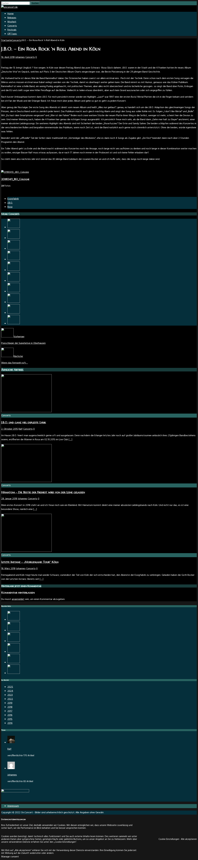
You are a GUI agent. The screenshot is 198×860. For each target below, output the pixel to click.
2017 (9, 711)
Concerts (12, 26)
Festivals (11, 30)
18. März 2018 (8, 569)
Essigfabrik (13, 199)
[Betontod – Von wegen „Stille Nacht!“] (13, 281)
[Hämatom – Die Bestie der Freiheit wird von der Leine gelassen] (26, 481)
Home (10, 14)
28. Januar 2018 (9, 499)
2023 (10, 695)
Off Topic (12, 34)
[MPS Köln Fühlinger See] (13, 652)
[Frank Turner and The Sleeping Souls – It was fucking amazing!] (13, 641)
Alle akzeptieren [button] (189, 839)
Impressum (13, 806)
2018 (9, 707)
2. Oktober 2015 (9, 429)
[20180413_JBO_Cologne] (15, 172)
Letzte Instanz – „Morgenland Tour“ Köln (29, 562)
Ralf (21, 429)
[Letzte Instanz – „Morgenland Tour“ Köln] (26, 551)
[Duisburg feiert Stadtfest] (13, 620)
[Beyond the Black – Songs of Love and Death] (13, 313)
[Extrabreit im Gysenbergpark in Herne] (13, 302)
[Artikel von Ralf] (11, 743)
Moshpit (11, 22)
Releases (11, 18)
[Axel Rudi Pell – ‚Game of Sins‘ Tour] (13, 227)
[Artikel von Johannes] (11, 768)
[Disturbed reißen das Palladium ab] (13, 324)
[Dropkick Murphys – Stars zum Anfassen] (13, 673)
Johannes (20, 57)
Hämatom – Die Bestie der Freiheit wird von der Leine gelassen (43, 492)
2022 (10, 699)
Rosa (9, 207)
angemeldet (18, 599)
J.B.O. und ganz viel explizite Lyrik (23, 422)
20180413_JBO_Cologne (15, 179)
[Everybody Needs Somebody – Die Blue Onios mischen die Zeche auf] (13, 662)
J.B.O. (10, 203)
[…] (70, 440)
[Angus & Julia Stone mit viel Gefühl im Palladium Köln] (13, 238)
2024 (10, 691)
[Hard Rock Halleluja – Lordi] (13, 292)
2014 (10, 723)
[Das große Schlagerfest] (13, 259)
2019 (9, 703)
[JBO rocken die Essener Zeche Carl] (13, 270)
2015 (9, 719)
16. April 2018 (8, 57)
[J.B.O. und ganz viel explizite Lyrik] (26, 412)
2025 (10, 687)
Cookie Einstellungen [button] (169, 839)
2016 (9, 715)
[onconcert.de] (9, 7)
